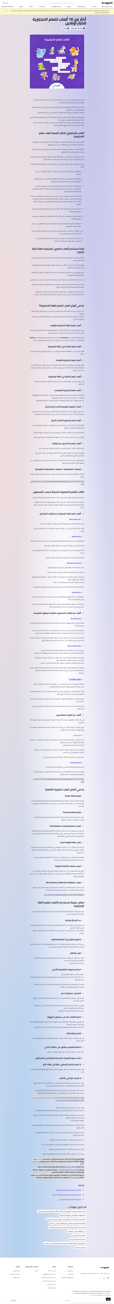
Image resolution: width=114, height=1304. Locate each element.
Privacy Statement (94, 1295)
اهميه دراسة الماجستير (79, 1235)
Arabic (11, 1300)
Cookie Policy (107, 1293)
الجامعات (94, 6)
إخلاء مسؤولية (16, 1277)
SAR (5, 3)
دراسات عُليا (42, 6)
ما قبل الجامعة (81, 6)
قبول (108, 1299)
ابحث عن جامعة (52, 1271)
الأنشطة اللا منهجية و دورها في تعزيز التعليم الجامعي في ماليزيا (67, 1223)
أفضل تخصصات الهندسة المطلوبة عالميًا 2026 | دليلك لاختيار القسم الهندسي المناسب (61, 1211)
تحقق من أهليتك (51, 1288)
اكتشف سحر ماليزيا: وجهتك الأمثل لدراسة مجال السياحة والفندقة (67, 1227)
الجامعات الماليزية (71, 1166)
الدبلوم (69, 6)
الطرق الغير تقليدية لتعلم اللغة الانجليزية (68, 1190)
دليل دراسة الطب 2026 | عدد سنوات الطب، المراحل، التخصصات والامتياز (66, 1219)
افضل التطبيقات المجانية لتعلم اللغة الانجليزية (66, 1194)
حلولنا (36, 1271)
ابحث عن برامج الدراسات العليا (49, 1277)
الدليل (31, 6)
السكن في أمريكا (80, 1247)
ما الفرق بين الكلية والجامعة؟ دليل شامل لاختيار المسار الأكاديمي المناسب (64, 1243)
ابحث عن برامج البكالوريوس (49, 1274)
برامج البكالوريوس (56, 6)
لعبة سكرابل (77, 735)
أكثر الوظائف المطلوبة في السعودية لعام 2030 (72, 1215)
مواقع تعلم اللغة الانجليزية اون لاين (70, 1199)
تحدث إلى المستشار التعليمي (49, 1281)
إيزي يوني (40, 1159)
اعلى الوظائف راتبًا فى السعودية (76, 1231)
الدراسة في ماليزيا (51, 1284)
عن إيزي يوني (70, 1271)
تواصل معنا (70, 1274)
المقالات (21, 6)
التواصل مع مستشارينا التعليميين (68, 1169)
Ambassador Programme (7, 6)
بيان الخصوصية (16, 1271)
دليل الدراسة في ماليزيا (107, 6)
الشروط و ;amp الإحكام (14, 1274)
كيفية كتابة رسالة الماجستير (77, 1239)
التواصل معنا (73, 1177)
